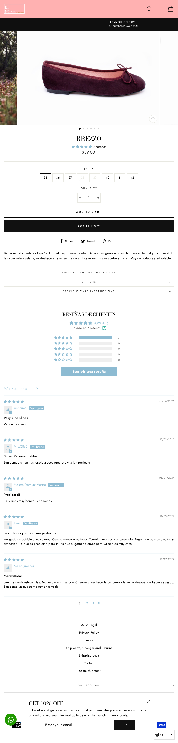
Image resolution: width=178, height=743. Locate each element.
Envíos (89, 640)
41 (120, 177)
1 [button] (80, 129)
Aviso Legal (89, 624)
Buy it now (89, 226)
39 (95, 177)
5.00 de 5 (101, 323)
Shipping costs (89, 655)
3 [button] (88, 129)
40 (107, 177)
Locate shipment (89, 670)
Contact (89, 663)
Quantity (89, 188)
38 (82, 177)
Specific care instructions (89, 291)
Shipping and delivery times (89, 272)
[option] (89, 24)
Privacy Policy (89, 632)
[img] (14, 401)
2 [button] (84, 129)
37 (70, 177)
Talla (89, 169)
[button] (82, 146)
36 (58, 177)
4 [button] (91, 129)
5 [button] (95, 129)
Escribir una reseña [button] (89, 371)
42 (132, 177)
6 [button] (99, 129)
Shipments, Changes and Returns (89, 647)
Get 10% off (89, 685)
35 (46, 177)
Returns (89, 282)
